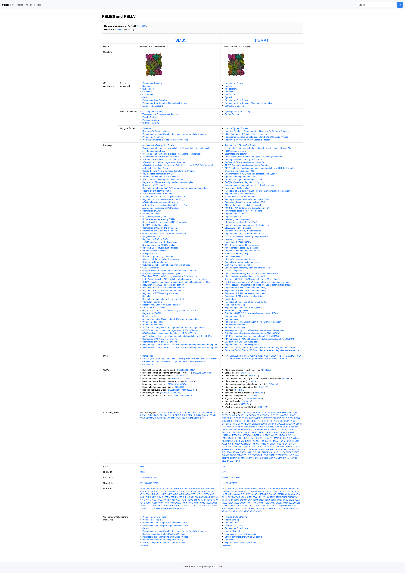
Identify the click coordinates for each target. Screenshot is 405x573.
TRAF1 (272, 455)
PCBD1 (279, 443)
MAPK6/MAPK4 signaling (154, 250)
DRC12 (286, 420)
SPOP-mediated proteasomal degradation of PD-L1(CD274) (169, 333)
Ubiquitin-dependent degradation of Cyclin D (162, 273)
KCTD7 (295, 429)
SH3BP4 (266, 452)
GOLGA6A (290, 423)
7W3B (184, 502)
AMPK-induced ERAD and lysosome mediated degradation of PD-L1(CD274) (177, 335)
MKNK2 (244, 440)
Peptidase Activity (150, 119)
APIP (283, 412)
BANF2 (295, 412)
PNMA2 (247, 446)
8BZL (160, 505)
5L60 (198, 488)
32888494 (190, 369)
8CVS (172, 505)
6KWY (205, 494)
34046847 (286, 378)
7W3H (209, 502)
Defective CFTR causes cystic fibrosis (160, 247)
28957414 (181, 389)
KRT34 (270, 432)
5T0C (211, 491)
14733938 (141, 26)
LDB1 (275, 435)
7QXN (178, 499)
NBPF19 (232, 443)
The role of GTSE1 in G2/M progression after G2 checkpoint (169, 276)
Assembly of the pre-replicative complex (160, 259)
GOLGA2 (281, 423)
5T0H (147, 494)
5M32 (206, 491)
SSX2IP (225, 455)
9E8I (298, 508)
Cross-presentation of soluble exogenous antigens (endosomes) (171, 153)
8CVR (166, 505)
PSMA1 (262, 40)
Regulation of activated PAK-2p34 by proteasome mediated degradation (175, 187)
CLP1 (185, 412)
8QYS (202, 505)
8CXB (184, 505)
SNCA (288, 452)
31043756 (245, 372)
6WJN (204, 496)
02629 (142, 471)
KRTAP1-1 (227, 435)
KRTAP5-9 (257, 435)
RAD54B (288, 449)
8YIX (147, 508)
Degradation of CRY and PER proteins (159, 338)
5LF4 (185, 491)
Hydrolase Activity (150, 122)
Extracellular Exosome (152, 105)
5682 (224, 466)
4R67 (147, 488)
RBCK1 (295, 449)
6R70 (179, 496)
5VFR (181, 494)
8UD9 (142, 508)
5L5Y (187, 488)
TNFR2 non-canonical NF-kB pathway (159, 241)
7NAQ (160, 499)
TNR (266, 455)
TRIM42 (233, 457)
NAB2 (224, 443)
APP (289, 412)
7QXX (203, 499)
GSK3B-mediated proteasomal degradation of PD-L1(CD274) (170, 330)
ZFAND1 (226, 460)
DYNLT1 (225, 423)
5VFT (192, 494)
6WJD (198, 496)
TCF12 (233, 455)
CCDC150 (177, 412)
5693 (142, 466)
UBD (197, 418)
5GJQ (159, 488)
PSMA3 (205, 415)
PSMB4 (150, 418)
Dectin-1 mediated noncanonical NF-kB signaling (164, 222)
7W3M (154, 505)
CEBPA (245, 418)
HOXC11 (275, 426)
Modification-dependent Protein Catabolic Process (165, 536)
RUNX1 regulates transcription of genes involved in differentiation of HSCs (176, 281)
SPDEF (295, 452)
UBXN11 (264, 457)
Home (20, 4)
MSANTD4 (278, 440)
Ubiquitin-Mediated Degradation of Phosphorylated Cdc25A (169, 270)
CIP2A (290, 418)
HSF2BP (294, 426)
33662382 (259, 392)
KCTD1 (264, 429)
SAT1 (249, 452)
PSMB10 (263, 449)
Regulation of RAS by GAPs (155, 239)
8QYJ (263, 505)
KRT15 (249, 432)
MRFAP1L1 (267, 440)
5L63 (213, 488)
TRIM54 (241, 457)
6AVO (236, 494)
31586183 (273, 384)
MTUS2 (295, 440)
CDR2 (238, 418)
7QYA (215, 499)
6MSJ (167, 496)
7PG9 (172, 499)
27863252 (181, 369)
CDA (224, 418)
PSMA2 (197, 415)
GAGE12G (202, 412)
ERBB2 (255, 423)
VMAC (281, 457)
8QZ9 (208, 505)
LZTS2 (254, 437)
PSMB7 (158, 418)
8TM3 (230, 508)
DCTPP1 (257, 420)
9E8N (240, 511)
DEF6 (272, 420)
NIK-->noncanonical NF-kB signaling (158, 244)
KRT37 (277, 432)
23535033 (266, 369)
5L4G (170, 488)
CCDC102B (267, 415)
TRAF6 (191, 418)
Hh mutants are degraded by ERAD (158, 219)
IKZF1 (231, 429)
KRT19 (256, 432)
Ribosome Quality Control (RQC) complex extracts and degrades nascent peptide (179, 344)
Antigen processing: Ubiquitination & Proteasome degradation (170, 318)
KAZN (258, 429)
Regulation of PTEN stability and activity (161, 293)
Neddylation (147, 296)
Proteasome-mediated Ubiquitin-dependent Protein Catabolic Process (174, 133)
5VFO (163, 494)
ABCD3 (246, 412)
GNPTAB (272, 423)
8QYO (196, 505)
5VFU (198, 494)
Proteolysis (147, 128)
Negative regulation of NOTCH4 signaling (161, 304)
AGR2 (278, 412)
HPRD (120, 29)
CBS (259, 415)
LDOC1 (282, 435)
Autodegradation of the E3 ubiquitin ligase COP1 (164, 196)
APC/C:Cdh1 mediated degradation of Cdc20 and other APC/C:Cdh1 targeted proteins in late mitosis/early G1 (177, 166)
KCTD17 (280, 429)
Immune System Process (236, 128)
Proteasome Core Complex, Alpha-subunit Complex (248, 102)
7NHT (166, 499)
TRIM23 (295, 455)
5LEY (158, 491)
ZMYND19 (235, 460)
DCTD (250, 420)
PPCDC (271, 446)
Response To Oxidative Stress (156, 131)
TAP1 (173, 418)
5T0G (142, 494)
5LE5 (147, 491)
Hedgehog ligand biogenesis (155, 216)
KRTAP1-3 (237, 435)
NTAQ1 (156, 415)
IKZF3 (237, 429)
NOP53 (259, 443)
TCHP (184, 418)
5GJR (165, 488)
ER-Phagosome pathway (153, 150)
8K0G (257, 505)
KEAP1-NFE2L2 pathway (153, 307)
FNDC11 (263, 423)
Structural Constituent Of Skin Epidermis (243, 536)
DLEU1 (279, 420)
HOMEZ (259, 426)
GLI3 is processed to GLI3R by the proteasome (164, 233)
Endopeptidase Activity (153, 111)
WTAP (287, 457)
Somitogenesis (149, 316)
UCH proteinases (150, 253)
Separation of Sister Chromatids (157, 190)
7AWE (255, 496)
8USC (265, 508)
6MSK (174, 496)
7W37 (160, 502)
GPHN (299, 423)
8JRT (247, 505)
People (37, 4)
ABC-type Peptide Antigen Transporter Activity (163, 542)
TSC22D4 (250, 457)
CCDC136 (277, 415)
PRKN (297, 446)
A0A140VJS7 (146, 482)
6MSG (155, 496)
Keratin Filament (232, 531)
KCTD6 (288, 429)
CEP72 (259, 418)
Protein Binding (149, 116)
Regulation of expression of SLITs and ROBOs (163, 298)
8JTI (252, 505)
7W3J (142, 505)
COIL (230, 420)
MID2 (230, 440)
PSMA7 (255, 449)
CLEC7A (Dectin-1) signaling (155, 224)
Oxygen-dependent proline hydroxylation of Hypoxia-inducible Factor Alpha (176, 147)
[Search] (400, 5)
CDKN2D (231, 418)
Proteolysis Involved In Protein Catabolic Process (165, 139)
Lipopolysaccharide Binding (237, 111)
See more (144, 545)
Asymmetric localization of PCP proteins (161, 207)
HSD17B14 (285, 426)
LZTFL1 (240, 437)
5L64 (142, 491)
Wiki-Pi (8, 5)
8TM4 (236, 508)
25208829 (246, 401)
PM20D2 (232, 446)
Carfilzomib (147, 364)
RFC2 (229, 452)
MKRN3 (251, 440)
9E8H (292, 508)
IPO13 (251, 429)
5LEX (152, 491)
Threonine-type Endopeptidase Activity (160, 114)
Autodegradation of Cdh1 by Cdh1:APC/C (161, 156)
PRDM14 (280, 446)
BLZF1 (225, 415)
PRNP (183, 415)
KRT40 (291, 432)
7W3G (202, 502)
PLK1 (170, 415)
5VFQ (175, 494)
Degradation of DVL (151, 213)
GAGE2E (211, 412)
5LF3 (179, 491)
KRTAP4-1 (247, 435)
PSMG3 (166, 418)
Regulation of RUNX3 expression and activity (163, 290)
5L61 (203, 488)
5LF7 (195, 491)
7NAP (154, 499)
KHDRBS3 (234, 432)
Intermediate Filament (235, 525)
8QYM (275, 505)
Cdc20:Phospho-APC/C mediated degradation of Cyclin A (168, 170)
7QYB (142, 502)
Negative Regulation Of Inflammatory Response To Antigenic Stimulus (257, 131)
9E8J (224, 511)
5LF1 (174, 491)
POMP (176, 415)
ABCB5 (162, 412)
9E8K (229, 511)
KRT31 (263, 432)
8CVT (178, 505)
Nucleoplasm (148, 88)
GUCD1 (233, 426)
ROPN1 (243, 452)
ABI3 (257, 412)
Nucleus (146, 85)
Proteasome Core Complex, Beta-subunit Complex (165, 102)
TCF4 (239, 455)
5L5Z (193, 488)
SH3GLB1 (275, 452)
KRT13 (242, 432)
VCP (271, 457)
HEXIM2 (242, 426)
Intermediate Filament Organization (241, 533)
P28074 (156, 482)
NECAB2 (240, 443)
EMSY (248, 423)
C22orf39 (233, 415)
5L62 (208, 488)
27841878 (253, 375)
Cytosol (145, 97)
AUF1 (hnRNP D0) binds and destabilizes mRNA (164, 204)
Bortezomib (147, 355)
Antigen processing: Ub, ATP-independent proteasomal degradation (173, 327)
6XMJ (210, 496)
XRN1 (203, 418)
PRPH (225, 449)
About (28, 4)
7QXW (197, 499)
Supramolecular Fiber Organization (240, 542)
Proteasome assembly (152, 321)
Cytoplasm (147, 91)
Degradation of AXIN (151, 210)
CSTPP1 (243, 420)
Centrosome (147, 94)
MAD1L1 (262, 437)
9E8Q (175, 508)
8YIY (152, 508)
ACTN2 (271, 412)
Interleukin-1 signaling (152, 301)
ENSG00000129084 (231, 477)
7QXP (184, 499)
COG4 (297, 418)
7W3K (148, 505)
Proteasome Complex (152, 82)
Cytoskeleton (231, 522)
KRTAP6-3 (268, 435)
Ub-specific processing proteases (157, 256)
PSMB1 (213, 415)
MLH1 (259, 440)
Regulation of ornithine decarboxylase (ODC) (162, 199)
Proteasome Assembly (152, 136)
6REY (185, 496)
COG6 (225, 420)
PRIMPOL (289, 446)
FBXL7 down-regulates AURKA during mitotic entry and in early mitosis (175, 278)
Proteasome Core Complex (154, 100)
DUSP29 (192, 412)
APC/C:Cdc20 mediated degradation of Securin (163, 162)
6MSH (161, 496)
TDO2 (245, 455)
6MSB (211, 494)
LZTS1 (247, 437)
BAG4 (169, 412)
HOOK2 (267, 426)
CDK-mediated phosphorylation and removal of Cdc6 (166, 264)
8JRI (242, 505)
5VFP (169, 494)
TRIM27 (225, 457)
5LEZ (163, 491)
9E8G (163, 508)
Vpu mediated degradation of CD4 (157, 173)
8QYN (190, 505)
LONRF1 (232, 437)
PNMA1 (239, 446)
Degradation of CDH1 (152, 313)
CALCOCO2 (250, 415)
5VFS (187, 494)
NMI (253, 443)
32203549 (251, 381)
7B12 (261, 496)
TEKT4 (251, 455)
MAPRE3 (287, 437)
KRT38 (284, 432)
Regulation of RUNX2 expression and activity (163, 284)
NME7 (248, 443)
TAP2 (178, 418)
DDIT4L (265, 420)
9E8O (169, 508)
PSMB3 (143, 418)
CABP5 (241, 415)
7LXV (215, 496)
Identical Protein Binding (236, 516)
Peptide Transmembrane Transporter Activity (162, 539)
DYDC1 (293, 420)
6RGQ (191, 496)
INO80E (244, 429)
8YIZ (158, 508)
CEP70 (252, 418)
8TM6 (214, 505)
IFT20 (224, 429)
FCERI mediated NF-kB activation (158, 193)
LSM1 (149, 415)
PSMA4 (247, 449)
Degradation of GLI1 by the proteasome (160, 227)
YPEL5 (294, 457)
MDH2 (225, 440)
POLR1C (263, 446)
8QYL (269, 505)
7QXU (190, 499)
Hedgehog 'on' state (151, 236)
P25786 (233, 482)
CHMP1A (277, 418)
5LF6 (190, 491)
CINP (284, 418)
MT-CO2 (287, 440)
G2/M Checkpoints (150, 267)
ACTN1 (264, 412)
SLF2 (282, 452)
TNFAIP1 (259, 455)
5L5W (176, 488)
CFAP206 (267, 418)
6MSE (149, 496)
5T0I (153, 494)
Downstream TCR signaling (154, 185)
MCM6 (296, 437)
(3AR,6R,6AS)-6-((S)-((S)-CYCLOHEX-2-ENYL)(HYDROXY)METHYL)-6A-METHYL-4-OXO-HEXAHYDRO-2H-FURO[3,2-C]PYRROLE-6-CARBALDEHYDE (180, 360)
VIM (275, 457)
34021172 (263, 386)
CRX (236, 420)
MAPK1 (270, 437)
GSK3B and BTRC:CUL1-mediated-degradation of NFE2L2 (169, 310)
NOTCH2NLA (269, 443)
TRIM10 (287, 455)
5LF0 (169, 491)
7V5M (154, 502)
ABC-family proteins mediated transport (160, 202)
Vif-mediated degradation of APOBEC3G (161, 176)
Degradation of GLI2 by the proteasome (160, 230)
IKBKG (143, 415)
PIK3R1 (163, 415)
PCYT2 (286, 443)
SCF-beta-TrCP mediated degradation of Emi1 (163, 159)
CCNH (295, 415)
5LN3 (200, 491)
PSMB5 (179, 40)
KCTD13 (272, 429)
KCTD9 (225, 432)
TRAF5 (279, 455)
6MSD (142, 496)
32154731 (247, 398)
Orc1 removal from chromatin (155, 261)
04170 (224, 471)
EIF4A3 (241, 423)
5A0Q (153, 488)
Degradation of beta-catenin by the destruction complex (167, 182)
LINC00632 (291, 435)
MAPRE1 (278, 437)
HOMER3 (250, 426)
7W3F (196, 502)
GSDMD (226, 426)
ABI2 (252, 412)
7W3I (214, 502)
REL (224, 452)
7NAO (148, 499)
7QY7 (209, 499)
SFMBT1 (257, 452)
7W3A (178, 502)
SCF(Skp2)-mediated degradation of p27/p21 (162, 179)
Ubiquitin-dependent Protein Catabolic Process (246, 133)
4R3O (142, 488)
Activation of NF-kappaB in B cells (158, 145)
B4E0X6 (226, 482)
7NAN (142, 499)
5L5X (182, 488)
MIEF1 (237, 440)
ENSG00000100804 (149, 477)
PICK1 (293, 443)
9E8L (235, 511)
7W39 (171, 502)
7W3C (190, 502)
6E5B (241, 494)
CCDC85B (287, 415)
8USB (259, 508)
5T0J (158, 494)
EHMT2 (233, 423)
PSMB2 (271, 449)
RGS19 (235, 452)
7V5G (148, 502)
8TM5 (242, 508)
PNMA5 (255, 446)
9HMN (181, 508)
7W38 (166, 502)
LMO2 (224, 437)
